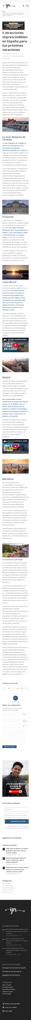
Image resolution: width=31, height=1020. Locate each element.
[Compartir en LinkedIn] (18, 688)
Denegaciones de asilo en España (14, 968)
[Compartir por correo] (22, 688)
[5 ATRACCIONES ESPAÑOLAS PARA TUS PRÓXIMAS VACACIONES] (13, 26)
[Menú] (26, 6)
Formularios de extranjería (11, 971)
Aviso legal (8, 1011)
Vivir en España (16, 56)
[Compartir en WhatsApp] (13, 688)
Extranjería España (7, 885)
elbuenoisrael (6, 58)
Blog (3, 11)
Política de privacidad (12, 1004)
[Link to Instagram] (26, 688)
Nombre (24, 714)
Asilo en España (6, 883)
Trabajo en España (7, 890)
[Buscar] (22, 6)
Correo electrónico (25, 720)
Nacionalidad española (8, 888)
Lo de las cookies (11, 1007)
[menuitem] (22, 6)
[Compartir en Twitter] (9, 688)
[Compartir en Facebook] (4, 688)
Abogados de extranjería (11, 975)
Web (24, 726)
